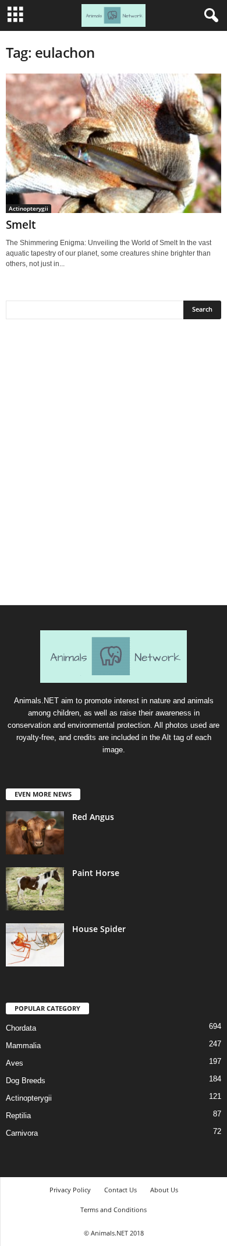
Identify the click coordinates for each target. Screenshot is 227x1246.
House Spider (99, 928)
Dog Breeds (25, 1080)
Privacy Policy (70, 1189)
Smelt (21, 224)
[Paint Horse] (35, 889)
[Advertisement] (113, 466)
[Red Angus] (35, 833)
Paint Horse (95, 872)
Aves (14, 1063)
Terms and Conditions (113, 1209)
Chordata (21, 1028)
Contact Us (120, 1189)
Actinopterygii (28, 208)
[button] (209, 16)
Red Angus (93, 816)
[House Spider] (35, 945)
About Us (164, 1189)
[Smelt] (113, 143)
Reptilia (18, 1115)
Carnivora (22, 1133)
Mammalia (23, 1045)
